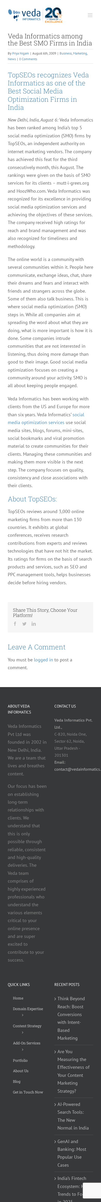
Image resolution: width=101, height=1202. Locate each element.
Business (66, 53)
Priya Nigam (20, 53)
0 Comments (28, 59)
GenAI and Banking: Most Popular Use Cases (71, 1153)
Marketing (80, 53)
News (12, 59)
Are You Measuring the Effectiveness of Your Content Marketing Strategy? (73, 1071)
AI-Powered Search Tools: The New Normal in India (73, 1116)
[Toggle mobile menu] (90, 15)
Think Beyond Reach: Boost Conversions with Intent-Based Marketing (71, 1018)
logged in (43, 660)
